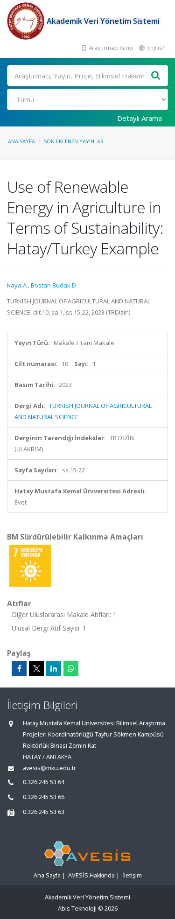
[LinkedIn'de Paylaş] (53, 668)
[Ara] (156, 75)
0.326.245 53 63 (43, 812)
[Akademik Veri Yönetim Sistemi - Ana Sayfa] (27, 21)
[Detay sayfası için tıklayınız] (30, 565)
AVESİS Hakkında (91, 875)
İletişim (132, 875)
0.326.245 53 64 (43, 782)
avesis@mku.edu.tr (49, 768)
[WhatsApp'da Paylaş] (70, 668)
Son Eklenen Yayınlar (74, 141)
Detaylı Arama (139, 118)
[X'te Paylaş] (36, 668)
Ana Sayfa (21, 141)
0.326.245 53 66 (43, 797)
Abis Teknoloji (77, 908)
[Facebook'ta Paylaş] (19, 668)
